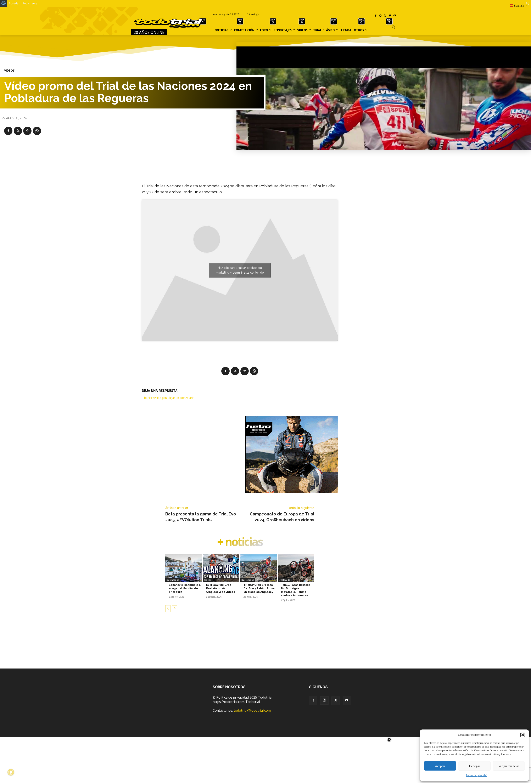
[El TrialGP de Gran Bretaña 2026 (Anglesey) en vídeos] (221, 568)
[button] (523, 735)
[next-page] (174, 608)
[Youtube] (394, 15)
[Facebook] (375, 15)
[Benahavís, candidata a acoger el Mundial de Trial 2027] (183, 568)
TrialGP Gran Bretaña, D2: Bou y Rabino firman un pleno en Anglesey (259, 588)
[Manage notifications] (10, 772)
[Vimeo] (389, 15)
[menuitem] (3, 3)
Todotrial (252, 701)
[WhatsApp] (37, 131)
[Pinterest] (27, 131)
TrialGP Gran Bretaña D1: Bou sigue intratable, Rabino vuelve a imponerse (295, 590)
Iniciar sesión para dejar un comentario (169, 397)
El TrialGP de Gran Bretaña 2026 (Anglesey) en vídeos (220, 588)
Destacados (173, 579)
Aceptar (440, 766)
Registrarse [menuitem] (30, 3)
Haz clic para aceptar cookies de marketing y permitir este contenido (240, 270)
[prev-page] (168, 608)
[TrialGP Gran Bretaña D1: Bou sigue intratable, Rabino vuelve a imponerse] (296, 568)
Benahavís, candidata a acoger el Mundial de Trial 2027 (185, 588)
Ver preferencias (508, 766)
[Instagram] (380, 15)
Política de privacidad (476, 775)
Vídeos (9, 70)
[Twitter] (335, 701)
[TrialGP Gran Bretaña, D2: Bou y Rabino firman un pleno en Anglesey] (258, 568)
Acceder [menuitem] (14, 3)
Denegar (474, 766)
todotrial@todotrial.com (252, 710)
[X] (385, 15)
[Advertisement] (265, 646)
